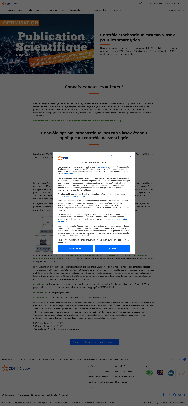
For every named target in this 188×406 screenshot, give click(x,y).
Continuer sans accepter (118, 156)
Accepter (113, 248)
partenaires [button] (101, 167)
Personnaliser (75, 248)
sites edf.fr (68, 174)
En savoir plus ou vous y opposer (71, 196)
